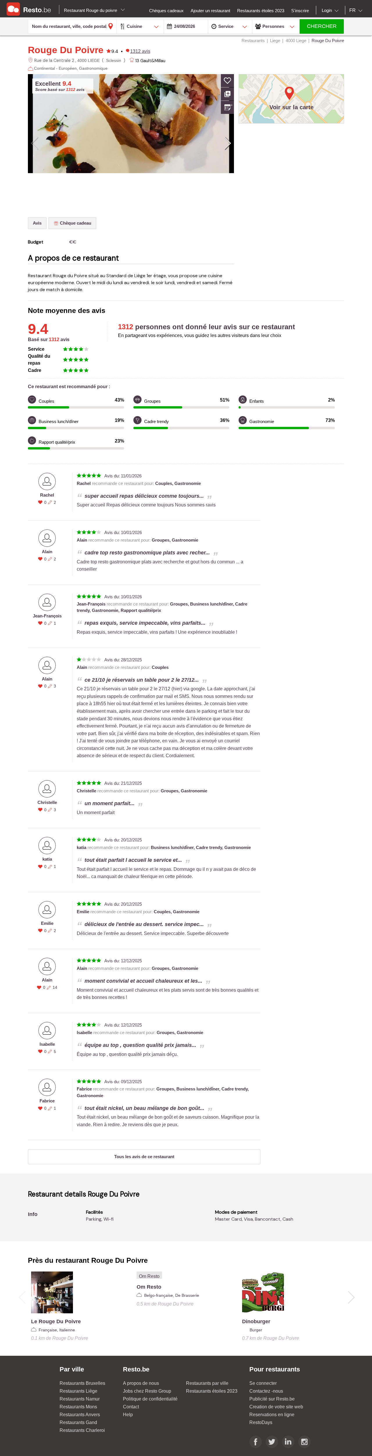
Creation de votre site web (276, 1406)
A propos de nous (141, 1383)
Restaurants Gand (78, 1422)
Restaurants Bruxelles (82, 1383)
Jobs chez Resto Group (147, 1391)
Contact (131, 1406)
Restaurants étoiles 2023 (211, 1391)
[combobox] (331, 10)
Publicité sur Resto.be (272, 1398)
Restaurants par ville (207, 1383)
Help (128, 1414)
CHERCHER (322, 26)
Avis (37, 223)
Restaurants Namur (80, 1398)
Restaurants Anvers (80, 1414)
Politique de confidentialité (150, 1398)
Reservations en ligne (271, 1414)
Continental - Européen (55, 68)
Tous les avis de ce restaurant (144, 1156)
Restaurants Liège (78, 1391)
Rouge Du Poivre (65, 50)
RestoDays (260, 1422)
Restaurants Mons (78, 1406)
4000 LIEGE (88, 60)
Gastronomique (93, 68)
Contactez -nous (266, 1391)
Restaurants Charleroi (82, 1430)
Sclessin (113, 60)
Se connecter (263, 1383)
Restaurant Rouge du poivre (91, 10)
